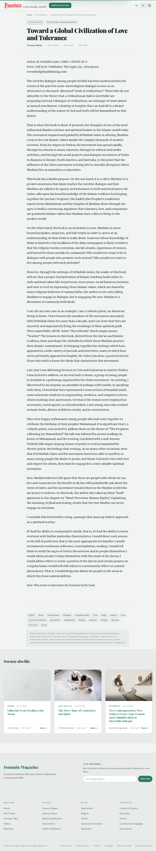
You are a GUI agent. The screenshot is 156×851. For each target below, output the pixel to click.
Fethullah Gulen (82, 615)
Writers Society (124, 845)
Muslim (82, 620)
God (95, 615)
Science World (49, 813)
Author (32, 615)
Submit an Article (60, 5)
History (123, 818)
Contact (97, 845)
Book (41, 615)
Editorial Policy (82, 845)
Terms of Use (66, 845)
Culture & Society (129, 808)
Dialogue (67, 615)
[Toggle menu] (149, 5)
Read (42, 728)
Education (125, 813)
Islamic (113, 615)
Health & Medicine (51, 828)
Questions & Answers (92, 823)
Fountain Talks (11, 818)
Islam (103, 615)
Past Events (9, 813)
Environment (48, 823)
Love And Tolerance (37, 620)
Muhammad (69, 620)
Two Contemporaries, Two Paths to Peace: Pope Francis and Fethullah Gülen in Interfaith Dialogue (127, 716)
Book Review (53, 615)
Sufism (84, 818)
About (7, 808)
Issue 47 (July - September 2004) (61, 22)
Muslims (93, 620)
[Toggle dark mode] (143, 5)
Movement (55, 620)
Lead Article (87, 808)
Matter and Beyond (52, 818)
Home (29, 15)
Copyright (108, 845)
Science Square (50, 808)
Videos (7, 823)
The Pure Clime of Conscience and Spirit (77, 712)
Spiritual (115, 620)
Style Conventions (143, 845)
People (104, 620)
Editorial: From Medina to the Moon (25, 712)
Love (123, 615)
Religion (85, 813)
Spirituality (86, 828)
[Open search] (137, 5)
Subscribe (145, 778)
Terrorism (33, 625)
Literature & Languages (131, 823)
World (44, 625)
